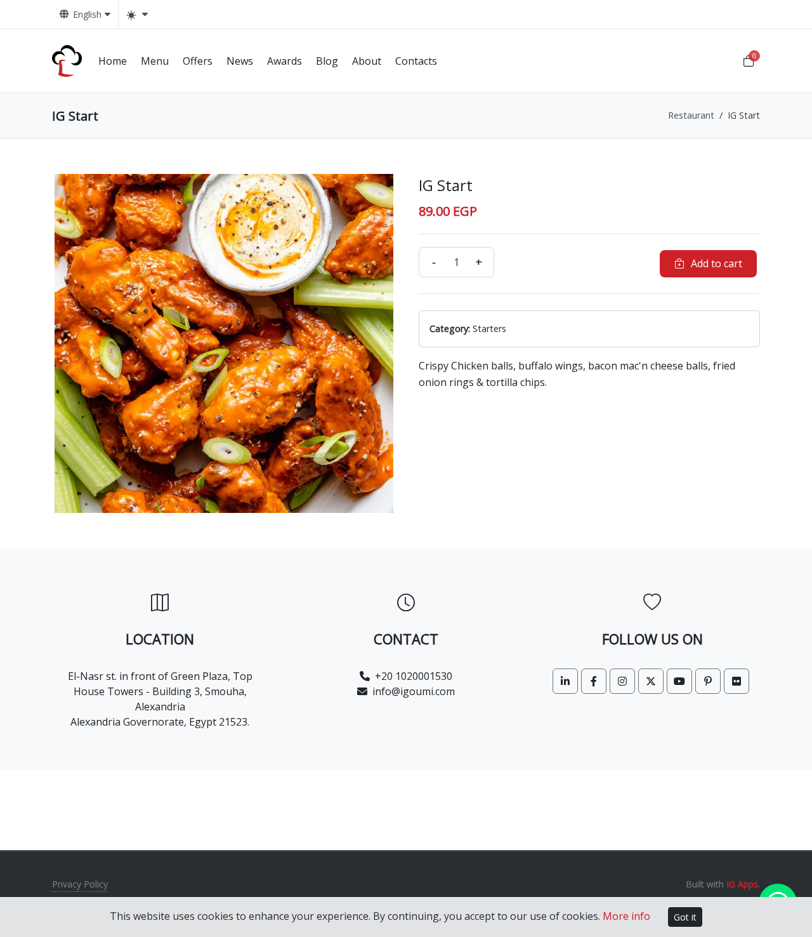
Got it (685, 917)
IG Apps (742, 884)
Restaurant (691, 115)
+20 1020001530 (413, 676)
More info (626, 916)
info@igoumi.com (413, 691)
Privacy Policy (80, 884)
